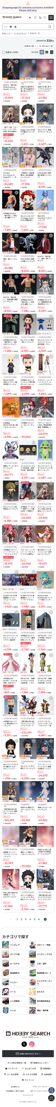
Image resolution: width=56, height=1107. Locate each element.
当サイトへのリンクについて (41, 1091)
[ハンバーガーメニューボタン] (51, 17)
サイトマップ (28, 1095)
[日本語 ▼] (30, 17)
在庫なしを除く (12, 52)
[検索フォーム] (45, 17)
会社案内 (14, 1087)
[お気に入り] (35, 17)
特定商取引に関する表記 (15, 1091)
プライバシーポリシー (41, 1087)
